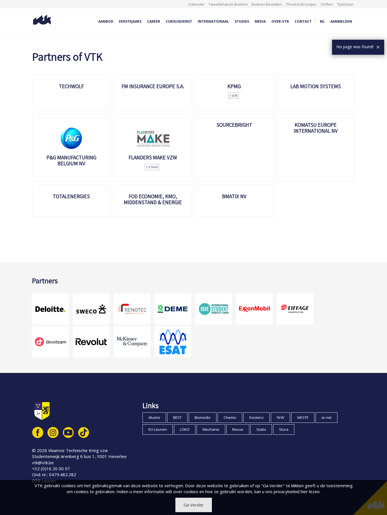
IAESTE (303, 417)
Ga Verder (194, 505)
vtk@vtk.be (43, 462)
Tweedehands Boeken (228, 4)
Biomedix (202, 417)
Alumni (154, 417)
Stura (283, 429)
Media (260, 21)
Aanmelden (341, 21)
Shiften (326, 4)
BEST (177, 417)
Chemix (230, 417)
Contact (303, 21)
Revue (237, 429)
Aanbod (105, 21)
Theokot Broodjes (301, 4)
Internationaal (213, 21)
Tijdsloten (345, 4)
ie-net (326, 417)
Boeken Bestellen (267, 4)
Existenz (256, 417)
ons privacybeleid (282, 491)
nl (322, 21)
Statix (261, 429)
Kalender (197, 4)
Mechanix (211, 429)
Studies (242, 21)
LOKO (185, 429)
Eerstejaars (130, 21)
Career (153, 21)
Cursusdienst (179, 21)
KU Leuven (157, 429)
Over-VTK (280, 21)
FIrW (280, 417)
